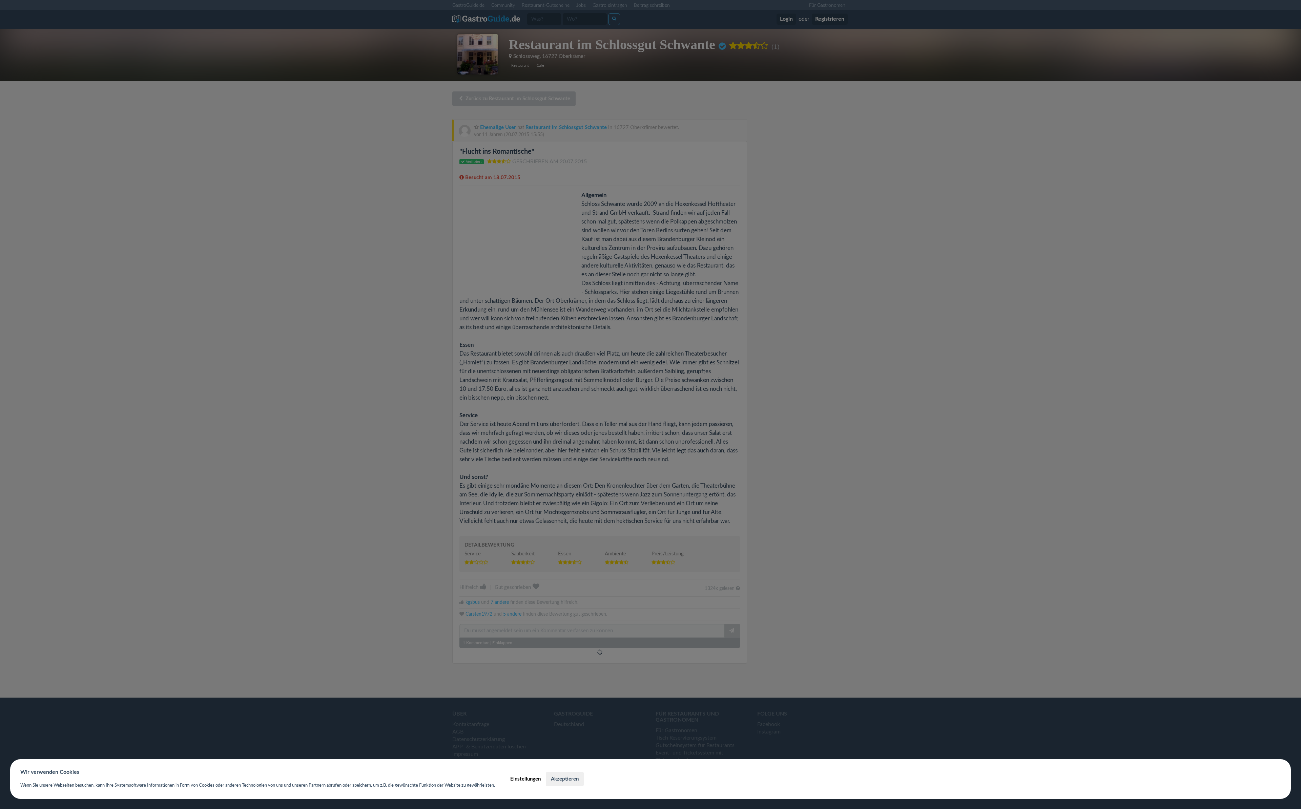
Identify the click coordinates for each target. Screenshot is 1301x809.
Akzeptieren (565, 779)
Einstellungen (525, 779)
